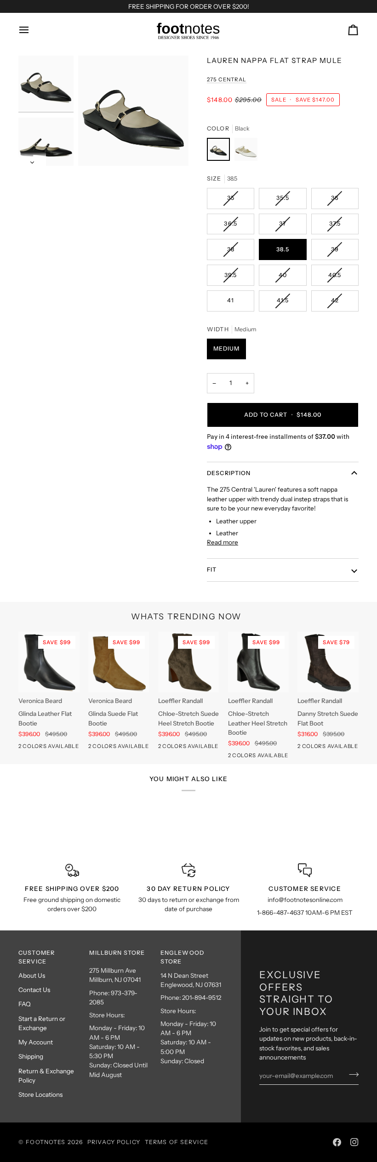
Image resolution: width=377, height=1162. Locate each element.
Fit (212, 569)
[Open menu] (32, 30)
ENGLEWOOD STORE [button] (182, 957)
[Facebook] (337, 1142)
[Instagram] (354, 1142)
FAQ (24, 1004)
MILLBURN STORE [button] (117, 952)
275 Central (226, 79)
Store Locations (40, 1094)
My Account (35, 1042)
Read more (222, 542)
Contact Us (34, 989)
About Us (31, 975)
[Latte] (245, 151)
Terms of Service (176, 1142)
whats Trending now (186, 616)
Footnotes (45, 1142)
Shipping (30, 1056)
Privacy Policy (113, 1142)
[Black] (220, 151)
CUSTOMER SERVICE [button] (36, 957)
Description (229, 473)
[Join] (351, 1074)
